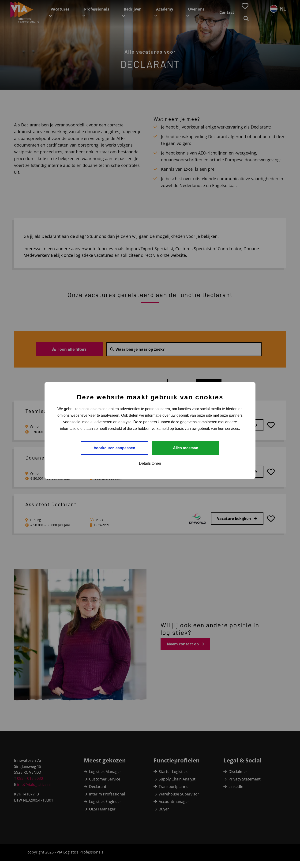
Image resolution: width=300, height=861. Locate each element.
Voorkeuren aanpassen (114, 448)
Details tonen (150, 463)
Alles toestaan (185, 448)
